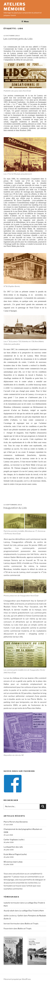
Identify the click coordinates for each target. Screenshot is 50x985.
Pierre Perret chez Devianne (16, 822)
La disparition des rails (13, 847)
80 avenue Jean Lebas (13, 862)
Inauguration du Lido (15, 507)
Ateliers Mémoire (14, 6)
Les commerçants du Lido (18, 38)
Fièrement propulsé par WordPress (17, 979)
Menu (26, 21)
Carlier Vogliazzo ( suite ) (14, 840)
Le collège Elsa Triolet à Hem (31, 911)
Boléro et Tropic (31, 924)
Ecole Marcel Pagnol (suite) (15, 854)
